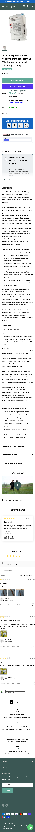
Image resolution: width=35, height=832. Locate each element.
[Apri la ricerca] (24, 6)
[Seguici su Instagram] (6, 805)
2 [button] (14, 702)
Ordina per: (21, 575)
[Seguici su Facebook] (3, 805)
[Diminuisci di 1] (11, 113)
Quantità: (5, 113)
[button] (12, 533)
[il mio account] (28, 6)
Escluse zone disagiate (16, 103)
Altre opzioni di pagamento (17, 91)
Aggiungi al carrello (17, 80)
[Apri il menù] (3, 6)
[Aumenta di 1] (21, 113)
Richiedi (7, 790)
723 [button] (20, 702)
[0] (31, 6)
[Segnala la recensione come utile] (33, 604)
